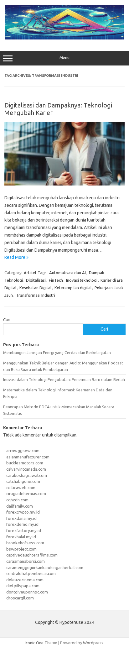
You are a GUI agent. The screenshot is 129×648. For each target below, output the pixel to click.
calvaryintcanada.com (26, 469)
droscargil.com (20, 597)
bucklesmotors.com (24, 462)
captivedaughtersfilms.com (32, 554)
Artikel (30, 272)
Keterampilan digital (72, 287)
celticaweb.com (20, 487)
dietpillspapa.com (22, 585)
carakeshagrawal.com (26, 475)
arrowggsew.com (22, 450)
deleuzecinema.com (25, 579)
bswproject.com (21, 548)
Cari (6, 319)
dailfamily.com (19, 506)
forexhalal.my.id (21, 536)
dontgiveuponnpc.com (27, 591)
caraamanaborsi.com (25, 561)
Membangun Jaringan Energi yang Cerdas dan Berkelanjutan (57, 352)
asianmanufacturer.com (27, 456)
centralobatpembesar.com (31, 573)
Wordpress (93, 642)
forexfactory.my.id (23, 530)
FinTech (56, 280)
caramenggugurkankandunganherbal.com (44, 567)
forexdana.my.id (21, 518)
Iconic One (34, 642)
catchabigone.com (23, 481)
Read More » (16, 257)
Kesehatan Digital (35, 287)
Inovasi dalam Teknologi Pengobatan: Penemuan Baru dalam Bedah (64, 379)
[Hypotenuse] (64, 37)
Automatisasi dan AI (67, 272)
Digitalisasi (36, 280)
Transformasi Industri (35, 295)
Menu (64, 57)
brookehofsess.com (25, 542)
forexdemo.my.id (22, 524)
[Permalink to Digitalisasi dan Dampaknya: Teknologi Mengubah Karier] (64, 183)
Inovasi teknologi (81, 280)
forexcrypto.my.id (23, 512)
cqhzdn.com (17, 499)
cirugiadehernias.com (26, 493)
